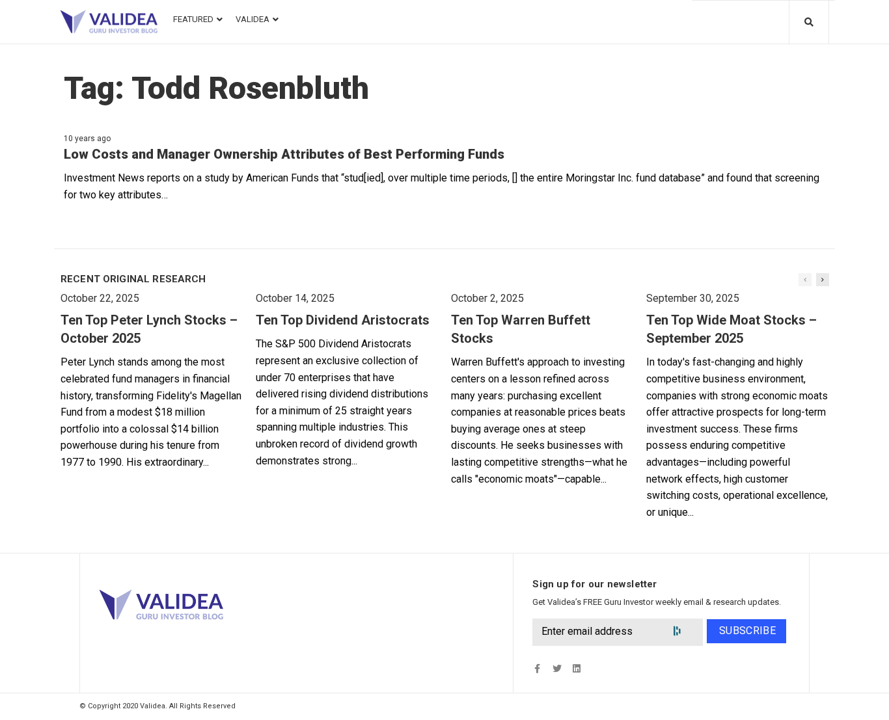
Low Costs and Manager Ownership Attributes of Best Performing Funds (284, 154)
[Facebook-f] (537, 669)
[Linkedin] (576, 669)
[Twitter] (557, 669)
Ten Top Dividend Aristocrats (343, 320)
